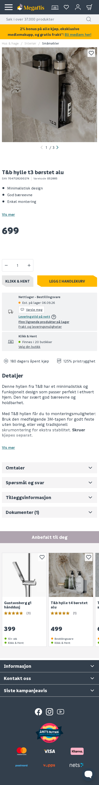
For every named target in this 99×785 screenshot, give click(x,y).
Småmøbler (50, 43)
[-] (6, 265)
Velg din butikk (29, 347)
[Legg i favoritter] (91, 53)
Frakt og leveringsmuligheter (40, 326)
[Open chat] (88, 774)
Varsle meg (34, 309)
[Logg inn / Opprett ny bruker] (78, 7)
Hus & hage (10, 43)
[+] (29, 265)
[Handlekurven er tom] (89, 7)
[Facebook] (38, 711)
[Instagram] (49, 711)
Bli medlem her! (78, 34)
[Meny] (8, 7)
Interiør (30, 43)
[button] (88, 19)
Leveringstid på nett (34, 316)
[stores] (55, 7)
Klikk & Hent (17, 281)
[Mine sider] (66, 7)
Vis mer (8, 214)
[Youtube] (60, 711)
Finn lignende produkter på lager (44, 322)
